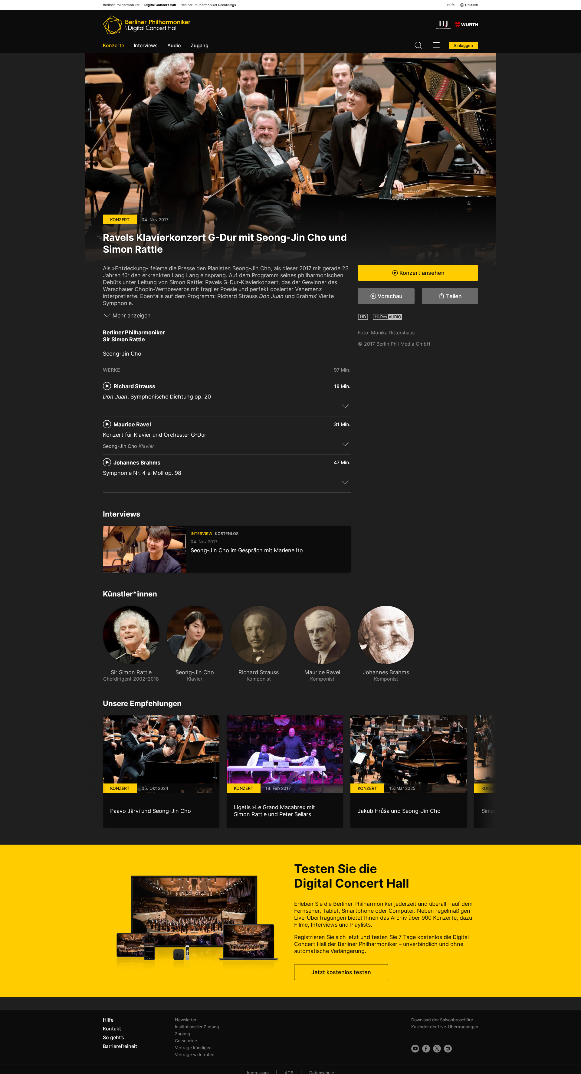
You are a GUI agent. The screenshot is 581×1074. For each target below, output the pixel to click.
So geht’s (113, 1037)
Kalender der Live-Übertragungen (444, 1026)
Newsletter (185, 1019)
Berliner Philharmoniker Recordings (208, 5)
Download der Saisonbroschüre (442, 1019)
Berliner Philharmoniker (121, 5)
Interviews (146, 45)
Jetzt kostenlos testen (341, 972)
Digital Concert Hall (160, 5)
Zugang (199, 45)
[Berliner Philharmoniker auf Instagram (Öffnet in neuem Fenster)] (448, 1049)
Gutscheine (186, 1040)
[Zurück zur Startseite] (146, 24)
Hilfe (451, 5)
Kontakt (112, 1029)
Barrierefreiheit (120, 1046)
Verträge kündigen (193, 1047)
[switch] (345, 405)
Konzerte (113, 45)
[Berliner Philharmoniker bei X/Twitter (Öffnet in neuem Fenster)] (437, 1049)
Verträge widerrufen (194, 1054)
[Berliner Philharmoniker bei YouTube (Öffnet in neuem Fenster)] (415, 1049)
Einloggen (463, 45)
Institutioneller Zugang (197, 1026)
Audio (174, 45)
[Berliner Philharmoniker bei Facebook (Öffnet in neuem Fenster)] (426, 1049)
